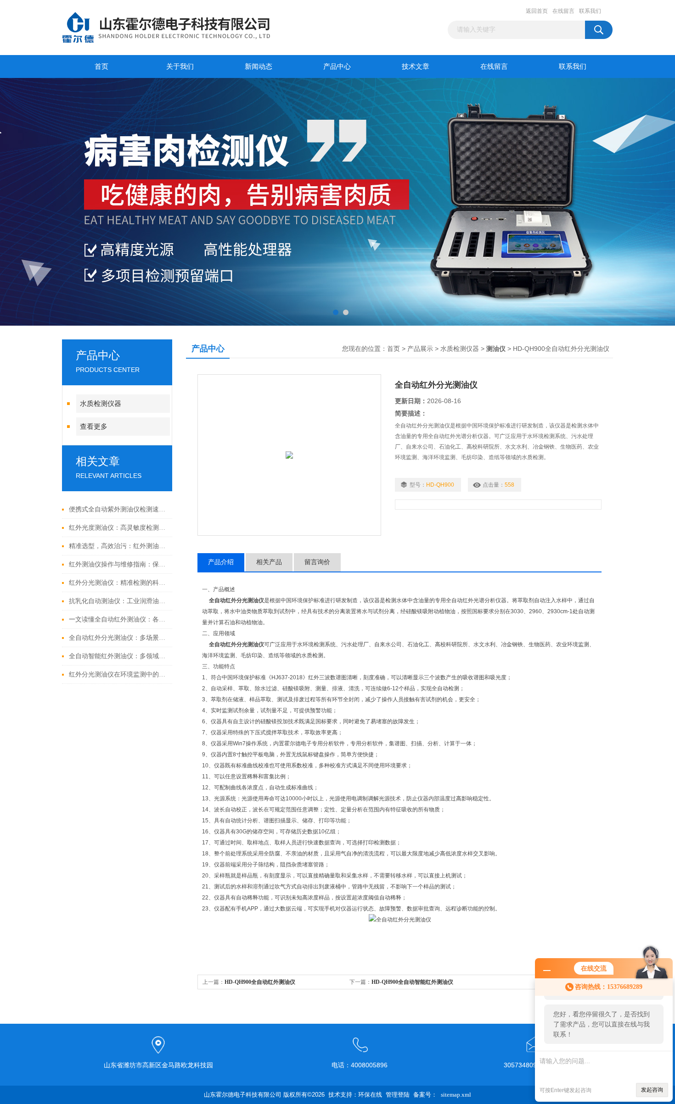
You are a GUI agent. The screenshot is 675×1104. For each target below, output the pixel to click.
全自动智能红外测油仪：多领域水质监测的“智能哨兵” (118, 656)
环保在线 (370, 1094)
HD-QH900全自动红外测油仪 (260, 982)
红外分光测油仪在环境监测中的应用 (118, 674)
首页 (101, 66)
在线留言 (563, 11)
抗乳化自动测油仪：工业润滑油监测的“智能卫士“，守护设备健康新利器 (118, 601)
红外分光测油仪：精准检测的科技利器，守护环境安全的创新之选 (118, 582)
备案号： (425, 1094)
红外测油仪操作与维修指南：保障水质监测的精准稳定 (118, 564)
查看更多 (93, 426)
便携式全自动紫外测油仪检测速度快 (118, 509)
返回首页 (537, 11)
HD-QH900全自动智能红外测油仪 (412, 982)
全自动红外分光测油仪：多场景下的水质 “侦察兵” (118, 637)
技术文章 (415, 66)
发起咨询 (652, 1090)
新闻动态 (258, 66)
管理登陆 (398, 1094)
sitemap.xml (456, 1094)
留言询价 (317, 562)
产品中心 (337, 66)
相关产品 (269, 562)
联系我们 (590, 11)
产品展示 (420, 348)
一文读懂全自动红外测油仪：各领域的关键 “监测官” (118, 619)
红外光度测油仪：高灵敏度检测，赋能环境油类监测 (118, 527)
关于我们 (180, 66)
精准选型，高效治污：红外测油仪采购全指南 (118, 546)
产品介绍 (221, 562)
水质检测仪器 (100, 403)
